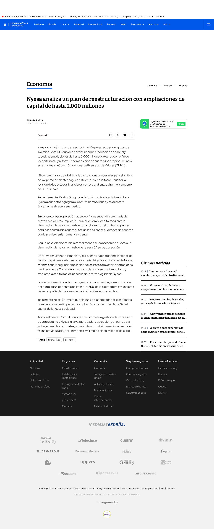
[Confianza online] (107, 517)
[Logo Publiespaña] (107, 473)
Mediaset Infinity (168, 368)
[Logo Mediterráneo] (146, 473)
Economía (39, 84)
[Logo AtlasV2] (68, 473)
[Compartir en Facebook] (132, 135)
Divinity (162, 392)
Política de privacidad (84, 488)
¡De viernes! (69, 400)
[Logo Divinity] (166, 440)
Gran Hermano (70, 368)
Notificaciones (103, 390)
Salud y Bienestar (136, 392)
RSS (162, 488)
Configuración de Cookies (107, 488)
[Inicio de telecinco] (5, 24)
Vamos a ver (69, 393)
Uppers (162, 374)
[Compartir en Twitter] (117, 135)
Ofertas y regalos (136, 374)
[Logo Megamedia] (108, 502)
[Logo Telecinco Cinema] (127, 462)
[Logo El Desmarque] (48, 451)
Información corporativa (61, 488)
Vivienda (182, 85)
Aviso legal (43, 488)
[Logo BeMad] (48, 462)
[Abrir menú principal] (208, 24)
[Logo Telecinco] (87, 440)
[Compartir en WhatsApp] (110, 135)
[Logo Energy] (166, 451)
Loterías (34, 374)
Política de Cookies (130, 488)
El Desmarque (166, 380)
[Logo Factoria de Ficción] (87, 451)
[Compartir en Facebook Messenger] (125, 135)
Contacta (100, 368)
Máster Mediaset (104, 406)
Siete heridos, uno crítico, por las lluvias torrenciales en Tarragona (35, 16)
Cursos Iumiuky (135, 380)
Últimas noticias (39, 380)
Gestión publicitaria (150, 488)
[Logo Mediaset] (107, 426)
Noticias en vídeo (40, 386)
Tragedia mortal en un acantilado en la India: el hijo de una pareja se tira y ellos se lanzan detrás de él (119, 16)
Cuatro (162, 386)
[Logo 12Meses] (166, 462)
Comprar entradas (137, 368)
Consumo (152, 85)
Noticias (35, 368)
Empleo (168, 85)
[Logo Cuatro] (126, 440)
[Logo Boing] (127, 451)
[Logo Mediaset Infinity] (48, 440)
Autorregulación (103, 384)
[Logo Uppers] (87, 462)
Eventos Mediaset (136, 386)
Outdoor (67, 406)
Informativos (54, 340)
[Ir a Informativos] (19, 24)
